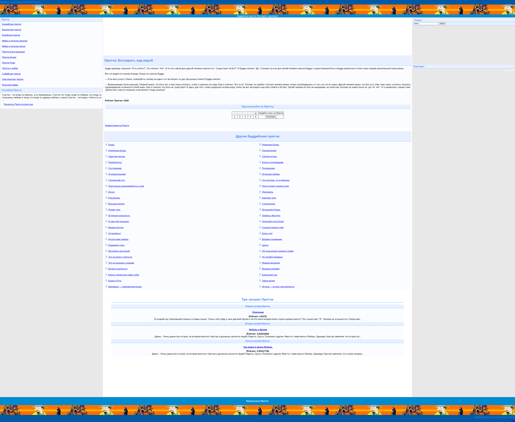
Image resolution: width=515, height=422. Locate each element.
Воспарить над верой (119, 251)
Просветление (269, 150)
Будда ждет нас (269, 275)
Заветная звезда (116, 156)
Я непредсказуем (117, 174)
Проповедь (267, 192)
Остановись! (114, 233)
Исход (111, 192)
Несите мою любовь (118, 239)
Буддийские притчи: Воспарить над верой (257, 16)
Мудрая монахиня (271, 263)
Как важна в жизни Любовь (258, 347)
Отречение (258, 312)
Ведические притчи (11, 30)
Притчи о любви (10, 68)
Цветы (265, 245)
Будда (111, 145)
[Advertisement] (257, 36)
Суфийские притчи (11, 74)
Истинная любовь (271, 174)
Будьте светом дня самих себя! (123, 275)
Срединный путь (116, 180)
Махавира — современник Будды (125, 287)
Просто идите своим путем (275, 186)
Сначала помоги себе (273, 227)
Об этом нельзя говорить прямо (278, 251)
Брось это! (267, 233)
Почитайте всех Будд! (273, 221)
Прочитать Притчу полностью (18, 104)
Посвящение (268, 168)
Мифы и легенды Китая (13, 46)
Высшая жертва (116, 204)
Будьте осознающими (272, 162)
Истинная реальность (119, 215)
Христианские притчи (12, 79)
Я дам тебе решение (118, 221)
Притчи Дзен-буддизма (13, 52)
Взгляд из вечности (117, 269)
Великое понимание (272, 239)
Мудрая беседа (116, 227)
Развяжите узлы (116, 245)
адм (513, 421)
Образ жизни (268, 281)
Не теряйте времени (272, 257)
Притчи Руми (8, 63)
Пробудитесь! (115, 162)
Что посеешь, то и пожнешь (276, 180)
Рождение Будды (270, 145)
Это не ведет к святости (120, 257)
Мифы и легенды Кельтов (14, 41)
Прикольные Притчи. (257, 401)
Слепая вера (268, 204)
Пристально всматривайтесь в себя (126, 186)
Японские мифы (10, 85)
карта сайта (509, 70)
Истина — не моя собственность (278, 287)
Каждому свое (269, 198)
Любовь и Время (258, 330)
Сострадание (115, 168)
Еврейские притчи (11, 35)
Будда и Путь (114, 281)
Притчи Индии (9, 57)
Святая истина (269, 156)
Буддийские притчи (11, 24)
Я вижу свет (114, 210)
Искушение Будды (271, 210)
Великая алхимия (270, 269)
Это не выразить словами (121, 263)
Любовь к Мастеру (271, 215)
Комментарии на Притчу (117, 125)
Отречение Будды (117, 150)
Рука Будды (114, 198)
